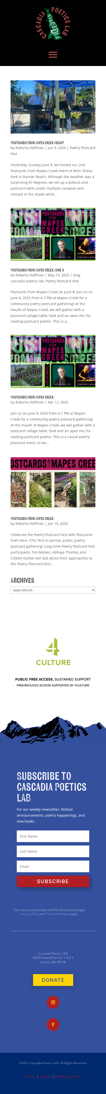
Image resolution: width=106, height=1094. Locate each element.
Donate (53, 980)
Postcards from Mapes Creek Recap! (37, 143)
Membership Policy (68, 1076)
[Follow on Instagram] (53, 1002)
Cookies (45, 1076)
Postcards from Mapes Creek (32, 397)
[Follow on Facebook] (53, 1024)
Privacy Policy (30, 914)
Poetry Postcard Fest (62, 281)
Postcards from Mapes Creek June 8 (37, 270)
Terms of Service (57, 914)
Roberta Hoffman (30, 147)
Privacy (30, 1076)
